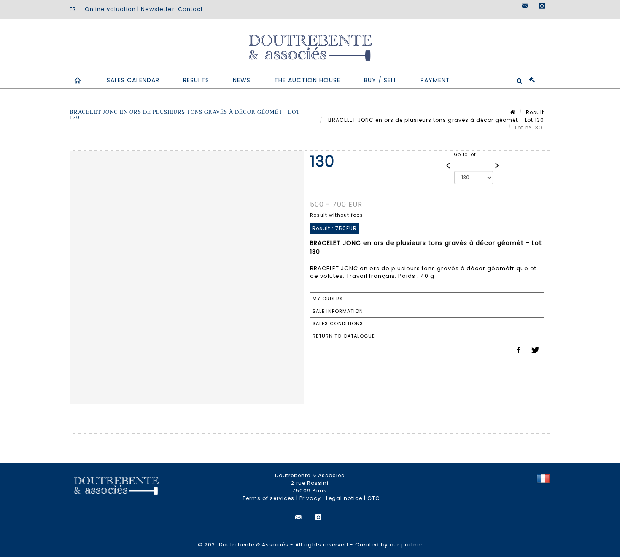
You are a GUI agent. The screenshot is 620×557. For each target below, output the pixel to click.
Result (535, 112)
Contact (190, 9)
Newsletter (158, 9)
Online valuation (110, 9)
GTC (373, 498)
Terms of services (268, 498)
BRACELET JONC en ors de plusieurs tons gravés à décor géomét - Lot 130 (435, 120)
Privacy (310, 498)
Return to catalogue (344, 336)
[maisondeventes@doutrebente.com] (525, 6)
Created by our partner (389, 544)
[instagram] (542, 6)
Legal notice (344, 498)
